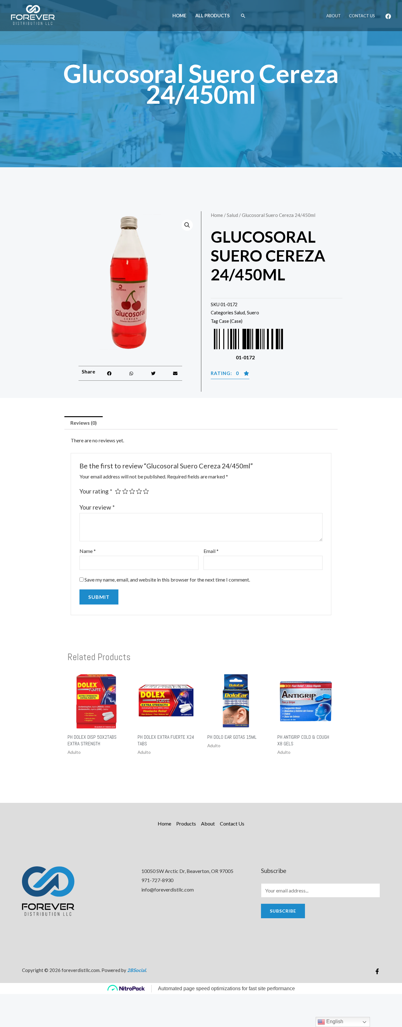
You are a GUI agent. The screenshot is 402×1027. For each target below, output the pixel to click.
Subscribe (283, 911)
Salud (232, 215)
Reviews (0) (83, 423)
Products (186, 823)
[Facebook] (388, 16)
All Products (212, 15)
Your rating (95, 491)
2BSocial (136, 970)
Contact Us (362, 15)
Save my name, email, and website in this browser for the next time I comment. (167, 580)
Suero (253, 312)
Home (179, 15)
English (334, 1021)
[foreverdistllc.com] (33, 15)
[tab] (83, 422)
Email (211, 551)
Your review (97, 507)
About (333, 15)
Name (87, 551)
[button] (109, 373)
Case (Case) (230, 321)
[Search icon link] (243, 16)
